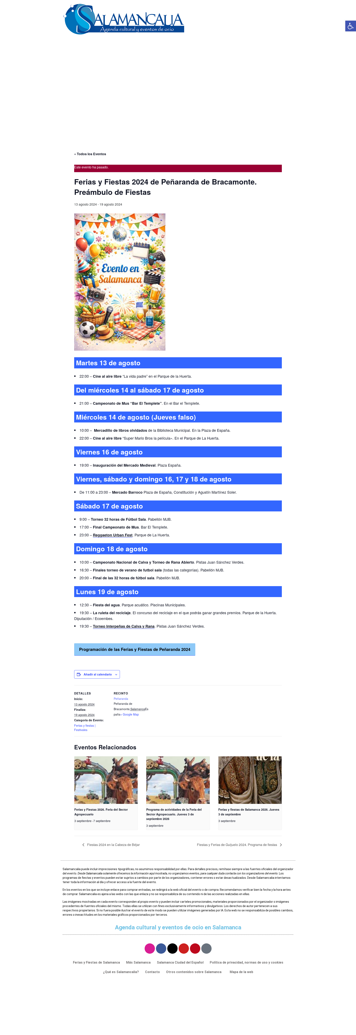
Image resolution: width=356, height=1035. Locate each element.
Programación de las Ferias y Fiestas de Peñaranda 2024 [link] (134, 649)
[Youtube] (184, 948)
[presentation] (106, 780)
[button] (195, 972)
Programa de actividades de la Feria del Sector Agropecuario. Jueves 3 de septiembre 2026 (174, 814)
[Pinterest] (195, 948)
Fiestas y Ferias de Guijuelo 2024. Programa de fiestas (237, 844)
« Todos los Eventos (90, 153)
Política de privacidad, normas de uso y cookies (246, 962)
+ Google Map (129, 714)
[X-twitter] (172, 948)
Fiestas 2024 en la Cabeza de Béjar (113, 844)
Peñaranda (121, 699)
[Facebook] (161, 948)
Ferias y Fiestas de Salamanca (96, 962)
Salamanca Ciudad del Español (180, 962)
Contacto (152, 972)
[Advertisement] (178, 112)
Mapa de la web (241, 972)
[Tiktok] (206, 948)
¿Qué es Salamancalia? (121, 972)
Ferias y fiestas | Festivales (85, 727)
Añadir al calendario (98, 674)
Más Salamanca (138, 962)
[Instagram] (150, 948)
